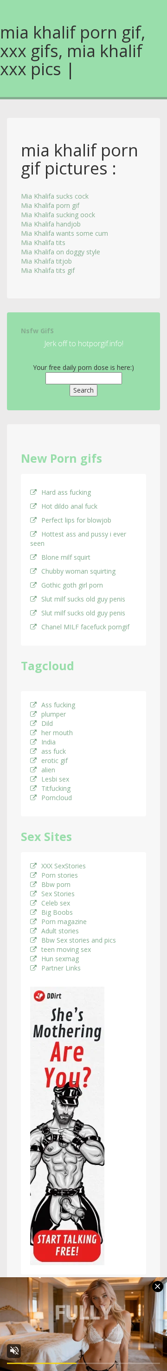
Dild (47, 723)
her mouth (57, 732)
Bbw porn (56, 884)
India (48, 741)
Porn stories (59, 875)
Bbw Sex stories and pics (78, 940)
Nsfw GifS (37, 330)
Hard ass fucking (66, 492)
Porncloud (56, 797)
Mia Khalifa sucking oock (58, 214)
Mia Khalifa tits (43, 242)
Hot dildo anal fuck (69, 506)
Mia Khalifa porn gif (50, 205)
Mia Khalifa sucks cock (55, 196)
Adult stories (60, 930)
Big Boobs (57, 912)
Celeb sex (55, 903)
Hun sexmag (60, 958)
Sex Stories (58, 893)
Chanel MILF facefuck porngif (85, 626)
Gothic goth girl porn (72, 585)
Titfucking (56, 788)
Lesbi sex (55, 779)
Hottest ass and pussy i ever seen (78, 539)
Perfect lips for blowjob (76, 520)
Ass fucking (58, 704)
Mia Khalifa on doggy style (60, 251)
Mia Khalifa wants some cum (64, 233)
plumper (53, 714)
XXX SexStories (63, 865)
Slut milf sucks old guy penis (83, 599)
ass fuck (53, 751)
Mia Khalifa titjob (46, 261)
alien (48, 769)
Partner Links (61, 968)
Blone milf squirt (65, 557)
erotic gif (54, 760)
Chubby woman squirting (78, 571)
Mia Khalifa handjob (51, 224)
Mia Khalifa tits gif (48, 270)
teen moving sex (66, 949)
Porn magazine (64, 921)
